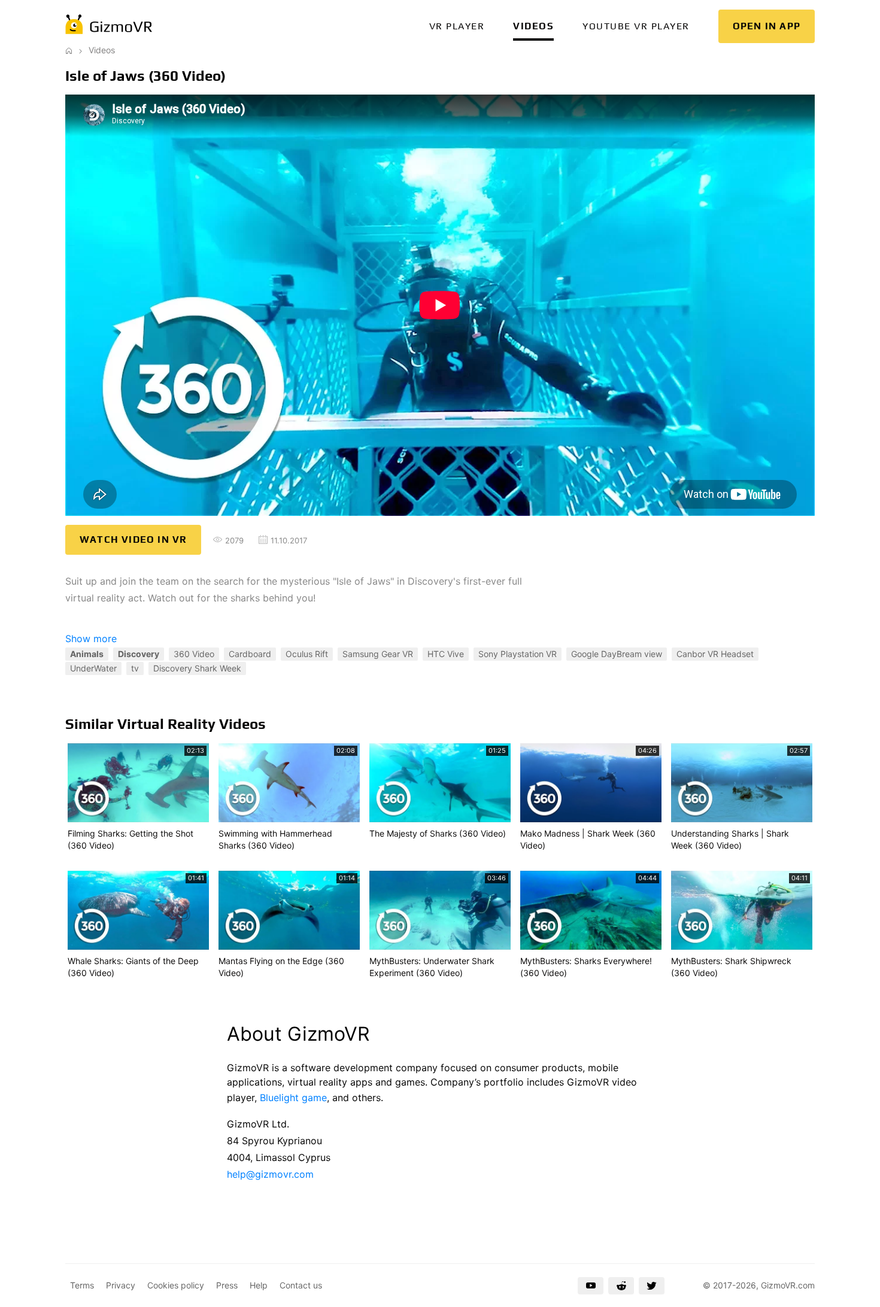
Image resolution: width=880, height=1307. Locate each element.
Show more (91, 639)
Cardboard (250, 654)
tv (135, 668)
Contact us (301, 1285)
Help (259, 1285)
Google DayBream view (616, 654)
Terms (82, 1285)
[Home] (68, 50)
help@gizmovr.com (270, 1174)
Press (227, 1285)
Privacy (120, 1285)
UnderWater (93, 668)
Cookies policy (175, 1285)
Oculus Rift (307, 654)
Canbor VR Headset (715, 654)
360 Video (194, 654)
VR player (457, 26)
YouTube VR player (636, 26)
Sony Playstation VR (517, 654)
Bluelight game (293, 1098)
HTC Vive (445, 654)
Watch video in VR (133, 539)
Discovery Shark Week (197, 668)
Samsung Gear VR (377, 654)
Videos (533, 26)
